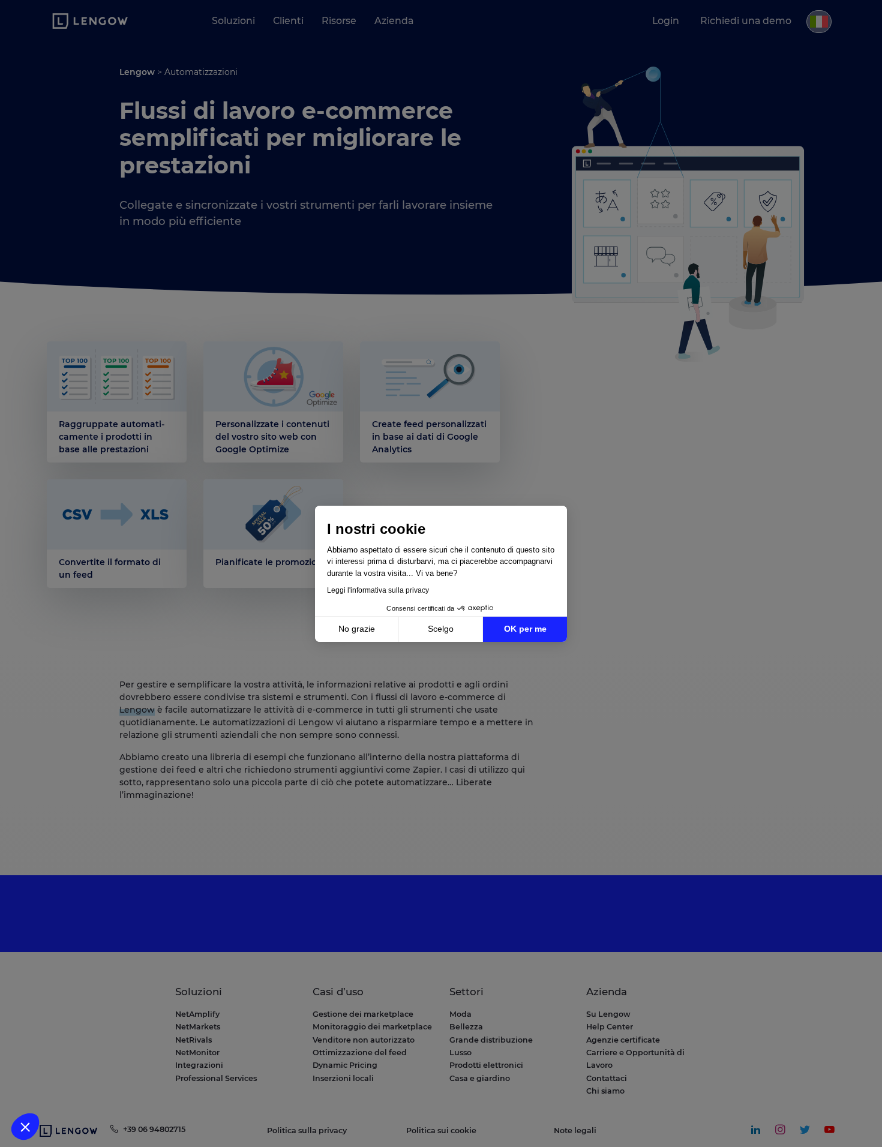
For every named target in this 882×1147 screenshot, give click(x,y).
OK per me (525, 628)
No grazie (356, 628)
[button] (25, 1126)
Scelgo (441, 628)
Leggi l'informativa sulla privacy (378, 590)
